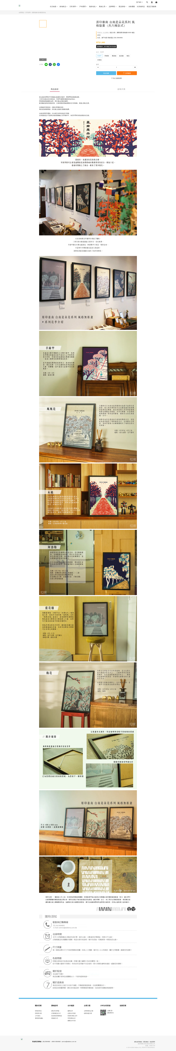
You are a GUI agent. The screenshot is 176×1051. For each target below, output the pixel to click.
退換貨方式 (54, 1018)
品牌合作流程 (72, 1013)
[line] (46, 64)
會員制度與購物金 (56, 1016)
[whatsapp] (54, 64)
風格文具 (102, 6)
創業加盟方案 (88, 1013)
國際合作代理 (72, 1021)
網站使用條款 (138, 1042)
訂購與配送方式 (56, 1013)
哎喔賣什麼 (38, 1013)
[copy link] (58, 64)
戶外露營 (82, 6)
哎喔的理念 (38, 1011)
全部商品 (21, 12)
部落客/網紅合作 (72, 1016)
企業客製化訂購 (88, 1011)
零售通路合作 (72, 1018)
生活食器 (53, 6)
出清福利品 (141, 6)
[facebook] (50, 64)
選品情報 (122, 6)
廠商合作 (70, 1011)
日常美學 (73, 6)
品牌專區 (112, 6)
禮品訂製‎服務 (151, 6)
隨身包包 (92, 6)
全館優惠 (132, 6)
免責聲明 (152, 1042)
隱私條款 (146, 1042)
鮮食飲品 (63, 6)
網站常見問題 (55, 1011)
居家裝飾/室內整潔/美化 (39, 12)
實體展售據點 (39, 1018)
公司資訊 (37, 1016)
